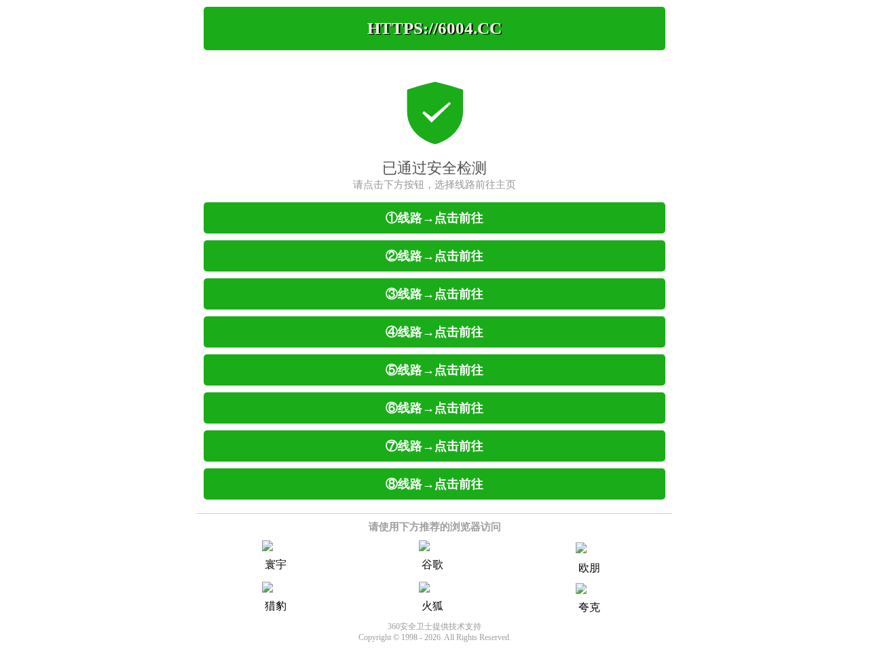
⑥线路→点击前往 (434, 408)
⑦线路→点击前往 (434, 446)
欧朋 (589, 568)
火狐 (432, 606)
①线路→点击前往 (434, 218)
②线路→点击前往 (434, 256)
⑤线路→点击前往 (434, 370)
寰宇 (275, 564)
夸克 (589, 607)
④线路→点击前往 (434, 332)
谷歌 (432, 564)
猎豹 (275, 606)
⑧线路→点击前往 (434, 484)
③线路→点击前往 (434, 294)
